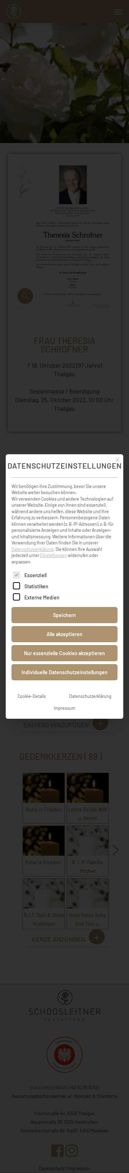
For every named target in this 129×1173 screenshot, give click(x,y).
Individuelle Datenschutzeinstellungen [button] (65, 672)
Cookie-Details (32, 696)
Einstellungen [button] (53, 555)
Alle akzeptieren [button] (64, 634)
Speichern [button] (64, 615)
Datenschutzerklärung (32, 549)
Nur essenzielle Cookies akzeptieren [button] (64, 653)
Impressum (64, 707)
